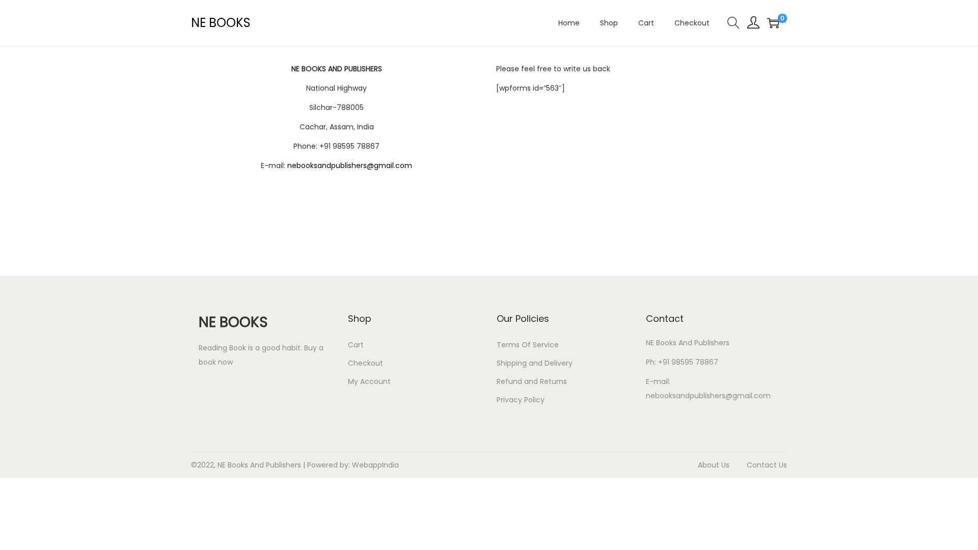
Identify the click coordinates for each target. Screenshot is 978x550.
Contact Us (767, 465)
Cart (356, 345)
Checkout (365, 363)
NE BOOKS (221, 22)
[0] (773, 23)
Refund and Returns (532, 381)
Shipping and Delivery (535, 363)
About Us (713, 465)
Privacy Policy (521, 400)
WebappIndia (375, 465)
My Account (369, 381)
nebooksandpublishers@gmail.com (349, 165)
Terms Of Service (528, 345)
